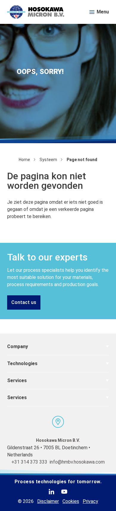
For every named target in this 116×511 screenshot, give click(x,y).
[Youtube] (64, 492)
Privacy (90, 501)
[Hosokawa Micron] (35, 12)
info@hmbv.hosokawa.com (77, 462)
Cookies (70, 501)
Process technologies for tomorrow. (58, 481)
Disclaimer (48, 501)
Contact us (23, 302)
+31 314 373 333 (29, 462)
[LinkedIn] (51, 491)
